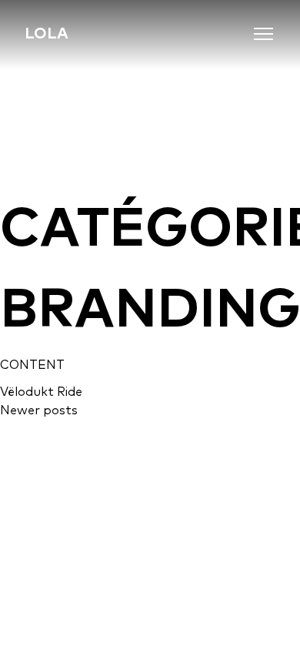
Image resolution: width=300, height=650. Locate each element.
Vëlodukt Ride (41, 391)
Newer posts (39, 409)
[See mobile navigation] (263, 33)
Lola (46, 32)
